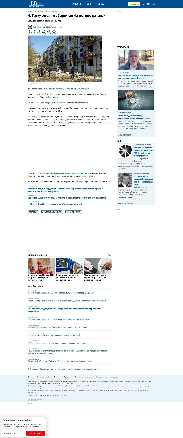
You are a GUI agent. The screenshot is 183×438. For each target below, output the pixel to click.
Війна (47, 11)
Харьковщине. (82, 88)
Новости (76, 4)
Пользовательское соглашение (107, 377)
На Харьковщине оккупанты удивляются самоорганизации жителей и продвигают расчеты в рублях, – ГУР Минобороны (69, 352)
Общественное (53, 97)
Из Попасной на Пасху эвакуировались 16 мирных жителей (55, 204)
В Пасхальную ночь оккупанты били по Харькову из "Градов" (57, 343)
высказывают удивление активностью (69, 173)
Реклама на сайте (43, 377)
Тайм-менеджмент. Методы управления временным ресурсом (134, 117)
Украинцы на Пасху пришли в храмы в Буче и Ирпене (57, 327)
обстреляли (61, 88)
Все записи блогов (125, 203)
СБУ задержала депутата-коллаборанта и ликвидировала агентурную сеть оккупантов (67, 197)
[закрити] (44, 418)
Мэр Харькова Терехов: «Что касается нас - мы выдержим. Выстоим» (135, 77)
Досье (101, 4)
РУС (148, 4)
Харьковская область (51, 212)
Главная (30, 11)
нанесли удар (79, 181)
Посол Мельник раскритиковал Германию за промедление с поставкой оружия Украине (67, 300)
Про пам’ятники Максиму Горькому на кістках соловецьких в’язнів (143, 180)
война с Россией (73, 212)
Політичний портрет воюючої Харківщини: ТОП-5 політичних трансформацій (144, 151)
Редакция (67, 377)
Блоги (90, 4)
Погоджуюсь (35, 433)
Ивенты (57, 377)
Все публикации (124, 134)
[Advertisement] (70, 234)
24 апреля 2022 (55, 11)
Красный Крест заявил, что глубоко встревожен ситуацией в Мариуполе (60, 319)
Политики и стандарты (83, 377)
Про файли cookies (8, 433)
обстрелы (33, 212)
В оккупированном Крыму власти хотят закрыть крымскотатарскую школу (61, 292)
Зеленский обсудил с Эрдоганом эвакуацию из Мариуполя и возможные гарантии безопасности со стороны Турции (65, 190)
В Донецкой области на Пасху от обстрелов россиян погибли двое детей (60, 361)
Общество (39, 11)
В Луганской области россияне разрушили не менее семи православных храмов (63, 369)
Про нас (31, 377)
